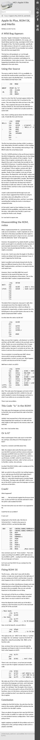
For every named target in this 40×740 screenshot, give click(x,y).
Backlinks (37, 16)
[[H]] (6, 5)
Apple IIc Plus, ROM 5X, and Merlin (19, 16)
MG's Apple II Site (21, 3)
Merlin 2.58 (6, 58)
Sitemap (37, 29)
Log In (37, 2)
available (26, 73)
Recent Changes (37, 26)
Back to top (37, 19)
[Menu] (2, 16)
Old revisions (37, 12)
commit (14, 588)
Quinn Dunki (24, 242)
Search (30, 12)
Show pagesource (37, 9)
